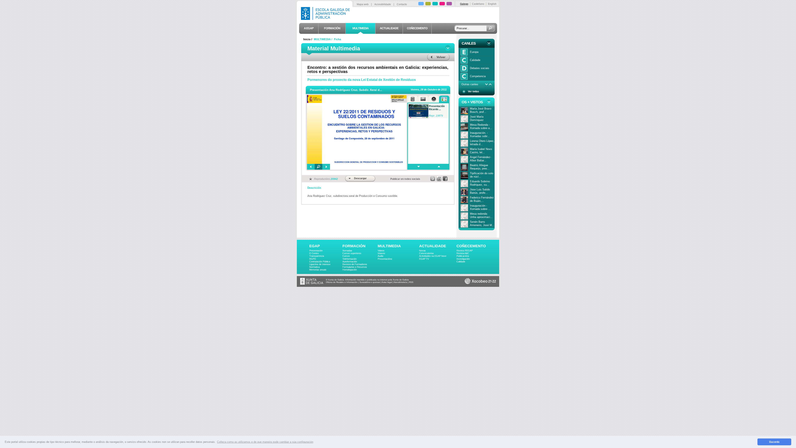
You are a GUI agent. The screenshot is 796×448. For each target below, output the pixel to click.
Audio (380, 256)
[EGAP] (421, 4)
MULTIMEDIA (389, 246)
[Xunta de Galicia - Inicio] (311, 284)
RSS (411, 282)
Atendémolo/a (400, 282)
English (492, 3)
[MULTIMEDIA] (435, 4)
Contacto (402, 4)
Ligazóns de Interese (319, 264)
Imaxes (381, 253)
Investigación (463, 259)
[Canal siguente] (486, 84)
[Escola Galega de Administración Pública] (326, 19)
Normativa (314, 267)
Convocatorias (426, 253)
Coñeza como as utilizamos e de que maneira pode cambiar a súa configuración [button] (265, 441)
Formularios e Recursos (354, 267)
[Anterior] (438, 167)
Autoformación (349, 261)
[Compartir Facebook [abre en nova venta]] (445, 178)
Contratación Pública (319, 261)
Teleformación (349, 259)
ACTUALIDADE (432, 246)
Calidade (460, 261)
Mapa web (363, 4)
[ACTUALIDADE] (442, 4)
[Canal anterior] (490, 84)
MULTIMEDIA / (323, 39)
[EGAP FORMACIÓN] (428, 4)
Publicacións (462, 256)
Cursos (346, 256)
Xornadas (347, 250)
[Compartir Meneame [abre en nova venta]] (439, 178)
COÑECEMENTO (471, 246)
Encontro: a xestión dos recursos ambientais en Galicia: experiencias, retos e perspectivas (377, 69)
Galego (464, 3)
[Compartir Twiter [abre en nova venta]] (433, 178)
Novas (422, 250)
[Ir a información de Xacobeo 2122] (480, 283)
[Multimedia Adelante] (326, 167)
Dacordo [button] (774, 442)
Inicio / (308, 39)
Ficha (337, 39)
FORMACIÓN (353, 246)
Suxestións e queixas (369, 282)
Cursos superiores (351, 253)
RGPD (312, 259)
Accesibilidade (382, 4)
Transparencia (316, 256)
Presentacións (385, 259)
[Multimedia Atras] (311, 167)
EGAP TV (424, 259)
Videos (381, 250)
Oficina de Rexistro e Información (342, 282)
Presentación (316, 250)
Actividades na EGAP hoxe (432, 256)
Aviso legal (387, 282)
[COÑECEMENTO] (449, 4)
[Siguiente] (417, 167)
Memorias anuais (317, 269)
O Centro (314, 253)
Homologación (349, 269)
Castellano (478, 3)
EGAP (314, 246)
